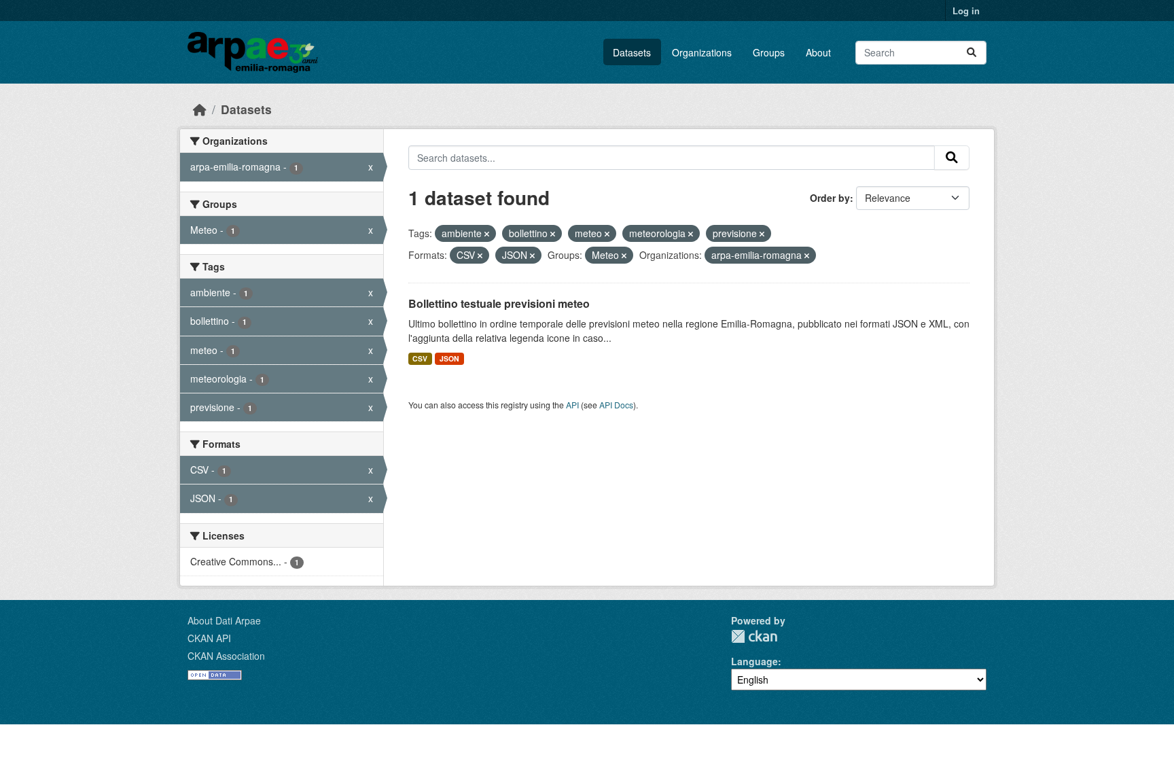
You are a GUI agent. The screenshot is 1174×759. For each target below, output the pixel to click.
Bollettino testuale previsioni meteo (499, 303)
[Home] (200, 109)
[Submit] (971, 53)
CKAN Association (226, 656)
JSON (449, 358)
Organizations (702, 52)
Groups (769, 52)
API (572, 404)
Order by (830, 198)
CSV (419, 358)
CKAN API (209, 638)
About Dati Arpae (224, 620)
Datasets (632, 52)
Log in (966, 10)
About (818, 52)
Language (754, 661)
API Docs (616, 404)
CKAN (754, 636)
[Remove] (486, 233)
